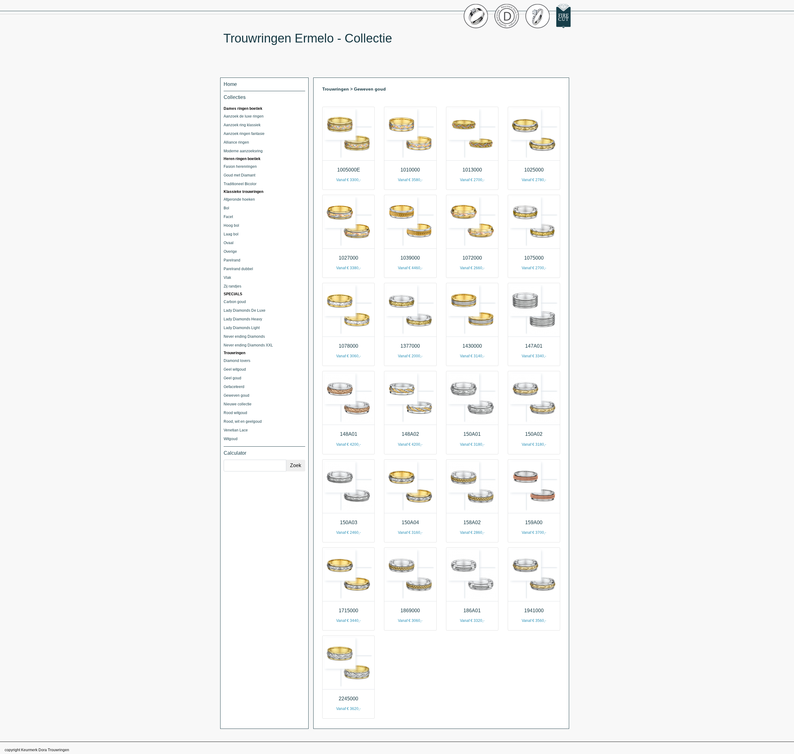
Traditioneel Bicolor (240, 184)
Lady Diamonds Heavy (243, 319)
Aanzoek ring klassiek (242, 125)
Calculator (235, 453)
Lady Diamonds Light (242, 328)
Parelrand (232, 260)
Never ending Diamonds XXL (248, 345)
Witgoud (231, 439)
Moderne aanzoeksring (243, 151)
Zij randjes (232, 286)
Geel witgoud (235, 369)
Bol (226, 208)
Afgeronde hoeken (239, 199)
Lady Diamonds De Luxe (244, 310)
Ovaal (229, 243)
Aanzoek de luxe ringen (244, 116)
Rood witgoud (235, 413)
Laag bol (231, 234)
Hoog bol (231, 225)
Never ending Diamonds (244, 336)
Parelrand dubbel (238, 269)
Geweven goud (236, 395)
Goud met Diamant (239, 175)
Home (230, 84)
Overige (230, 251)
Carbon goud (235, 302)
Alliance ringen (236, 142)
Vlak (227, 277)
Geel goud (232, 378)
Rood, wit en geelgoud (243, 421)
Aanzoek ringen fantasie (244, 134)
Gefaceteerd (234, 387)
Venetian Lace (236, 430)
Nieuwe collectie (238, 404)
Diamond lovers (237, 361)
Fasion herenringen (240, 166)
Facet (228, 217)
